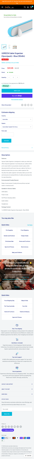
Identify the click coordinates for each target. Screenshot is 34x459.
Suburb (3, 123)
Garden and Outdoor (9, 235)
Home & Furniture (9, 311)
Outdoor (16, 279)
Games (24, 277)
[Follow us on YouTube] (15, 427)
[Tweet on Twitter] (28, 105)
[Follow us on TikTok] (18, 427)
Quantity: (4, 77)
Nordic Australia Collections (10, 62)
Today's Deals (24, 235)
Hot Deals (29, 225)
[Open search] (25, 7)
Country (4, 115)
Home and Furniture (24, 241)
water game (24, 279)
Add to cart (17, 90)
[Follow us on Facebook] (3, 427)
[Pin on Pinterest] (25, 105)
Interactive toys (7, 279)
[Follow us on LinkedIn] (21, 427)
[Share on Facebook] (22, 105)
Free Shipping (25, 230)
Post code (4, 131)
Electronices (24, 247)
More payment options (17, 99)
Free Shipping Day (9, 300)
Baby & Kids (24, 300)
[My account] (28, 7)
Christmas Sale (9, 241)
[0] (31, 7)
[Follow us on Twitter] (6, 427)
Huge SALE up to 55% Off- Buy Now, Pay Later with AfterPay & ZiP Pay (17, 2)
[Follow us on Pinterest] (12, 427)
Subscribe (7, 414)
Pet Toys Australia (9, 306)
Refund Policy (5, 147)
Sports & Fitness (9, 247)
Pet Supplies (9, 230)
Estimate (6, 140)
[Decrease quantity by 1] (9, 77)
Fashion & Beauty (24, 311)
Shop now (17, 286)
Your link (24, 306)
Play (12, 279)
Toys (28, 277)
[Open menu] (2, 7)
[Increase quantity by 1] (17, 77)
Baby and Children (17, 252)
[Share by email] (31, 105)
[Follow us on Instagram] (9, 427)
